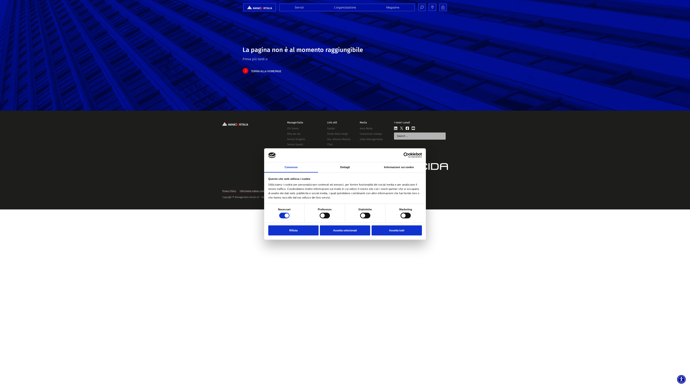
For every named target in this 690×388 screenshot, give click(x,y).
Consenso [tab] (291, 167)
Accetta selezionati (345, 230)
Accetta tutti (396, 230)
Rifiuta (293, 230)
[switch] (325, 215)
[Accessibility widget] (681, 379)
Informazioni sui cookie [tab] (399, 167)
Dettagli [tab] (345, 167)
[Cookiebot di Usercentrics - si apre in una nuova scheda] (406, 155)
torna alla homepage (266, 71)
